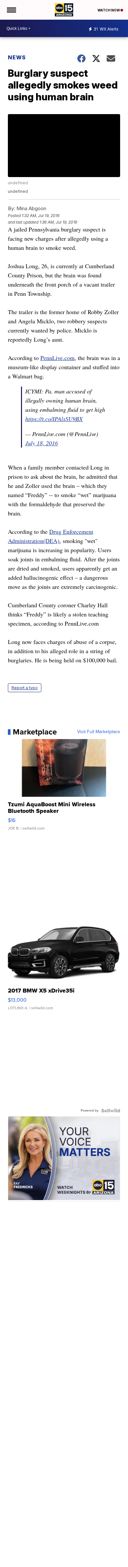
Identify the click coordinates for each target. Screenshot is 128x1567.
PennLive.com (57, 358)
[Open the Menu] (11, 10)
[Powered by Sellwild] (110, 1110)
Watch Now (108, 10)
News (17, 57)
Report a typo (24, 687)
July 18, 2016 (41, 443)
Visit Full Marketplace (98, 732)
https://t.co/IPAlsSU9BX (54, 419)
